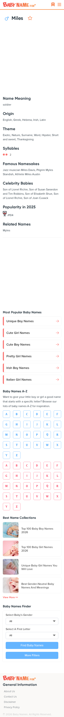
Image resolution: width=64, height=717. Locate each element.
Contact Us (10, 696)
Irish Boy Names (17, 368)
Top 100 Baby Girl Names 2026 (37, 548)
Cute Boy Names (18, 344)
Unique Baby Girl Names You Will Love (39, 567)
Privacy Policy (12, 707)
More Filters (32, 655)
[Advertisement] (32, 59)
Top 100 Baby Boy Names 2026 (37, 530)
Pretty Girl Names (18, 356)
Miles (16, 18)
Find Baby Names (32, 645)
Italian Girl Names (18, 380)
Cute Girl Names (18, 333)
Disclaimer (10, 702)
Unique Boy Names (20, 321)
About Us (9, 691)
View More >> (10, 597)
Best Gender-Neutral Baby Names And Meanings (37, 585)
